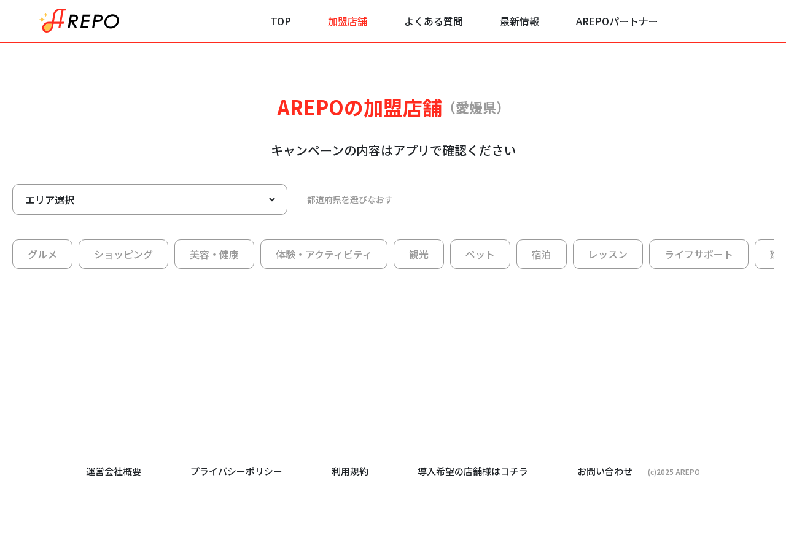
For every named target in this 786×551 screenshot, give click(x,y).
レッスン (608, 254)
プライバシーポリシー (236, 470)
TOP (281, 20)
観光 (419, 254)
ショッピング (123, 254)
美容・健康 (214, 254)
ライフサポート (698, 254)
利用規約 (350, 470)
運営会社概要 (113, 470)
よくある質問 (433, 20)
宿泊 (541, 254)
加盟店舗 (347, 20)
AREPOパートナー (617, 20)
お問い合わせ (604, 470)
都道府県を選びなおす (350, 199)
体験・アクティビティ (324, 254)
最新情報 (519, 20)
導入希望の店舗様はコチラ (473, 470)
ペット (480, 254)
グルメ (42, 254)
